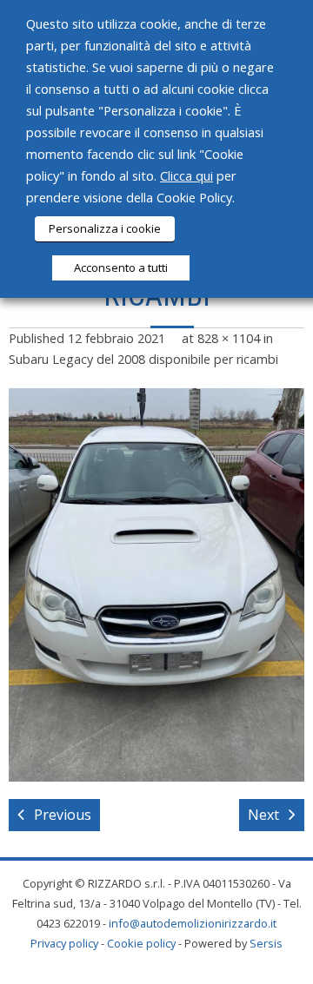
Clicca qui (186, 175)
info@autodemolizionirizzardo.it (192, 923)
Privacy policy (64, 943)
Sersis (266, 943)
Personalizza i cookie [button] (105, 228)
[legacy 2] (156, 585)
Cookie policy (141, 943)
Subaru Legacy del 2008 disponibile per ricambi (143, 359)
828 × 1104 (228, 338)
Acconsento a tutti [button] (121, 267)
